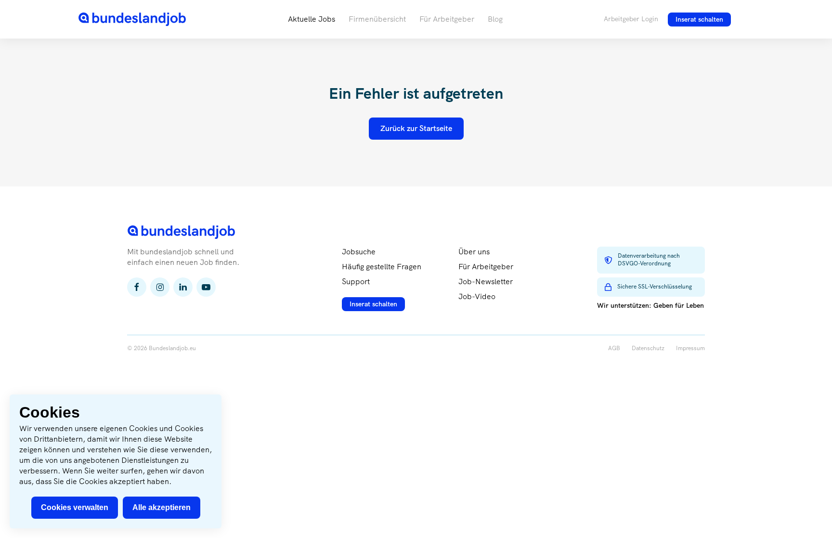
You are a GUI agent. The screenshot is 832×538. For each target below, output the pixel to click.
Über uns (474, 252)
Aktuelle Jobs (311, 19)
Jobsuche (359, 252)
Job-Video (476, 296)
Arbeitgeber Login (631, 18)
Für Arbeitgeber (446, 19)
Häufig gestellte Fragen (381, 267)
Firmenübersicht (377, 19)
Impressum (690, 348)
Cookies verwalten (74, 507)
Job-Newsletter (485, 281)
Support (356, 281)
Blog (495, 19)
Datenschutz (648, 348)
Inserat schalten (699, 19)
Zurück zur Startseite (416, 128)
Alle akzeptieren (161, 507)
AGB (614, 348)
